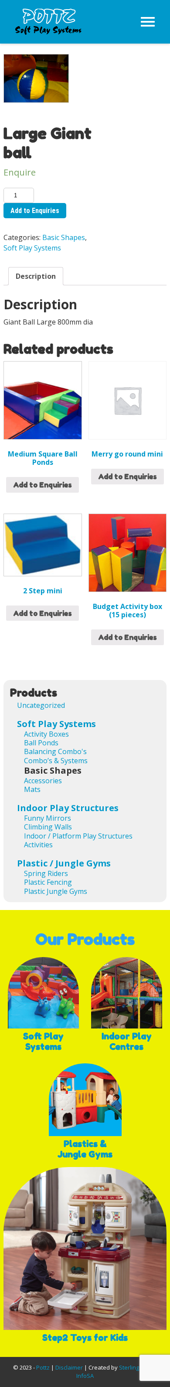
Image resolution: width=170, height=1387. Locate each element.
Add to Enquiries (34, 210)
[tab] (35, 276)
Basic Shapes (63, 237)
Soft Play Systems (32, 248)
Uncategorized (41, 705)
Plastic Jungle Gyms (55, 891)
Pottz (43, 1367)
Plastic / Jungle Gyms (64, 863)
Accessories (43, 780)
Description (36, 276)
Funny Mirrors (47, 818)
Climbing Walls (48, 827)
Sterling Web (136, 1367)
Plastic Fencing (48, 882)
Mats (32, 789)
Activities (38, 844)
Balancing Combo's (55, 751)
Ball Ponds (41, 743)
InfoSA (85, 1376)
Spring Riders (46, 873)
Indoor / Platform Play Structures (78, 836)
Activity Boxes (46, 734)
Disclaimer (69, 1367)
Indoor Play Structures (68, 808)
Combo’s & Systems (56, 760)
